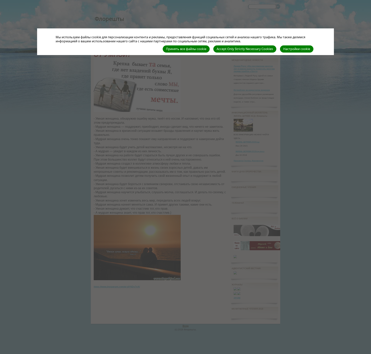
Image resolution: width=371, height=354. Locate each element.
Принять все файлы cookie (186, 49)
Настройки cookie (296, 49)
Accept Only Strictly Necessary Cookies (245, 49)
